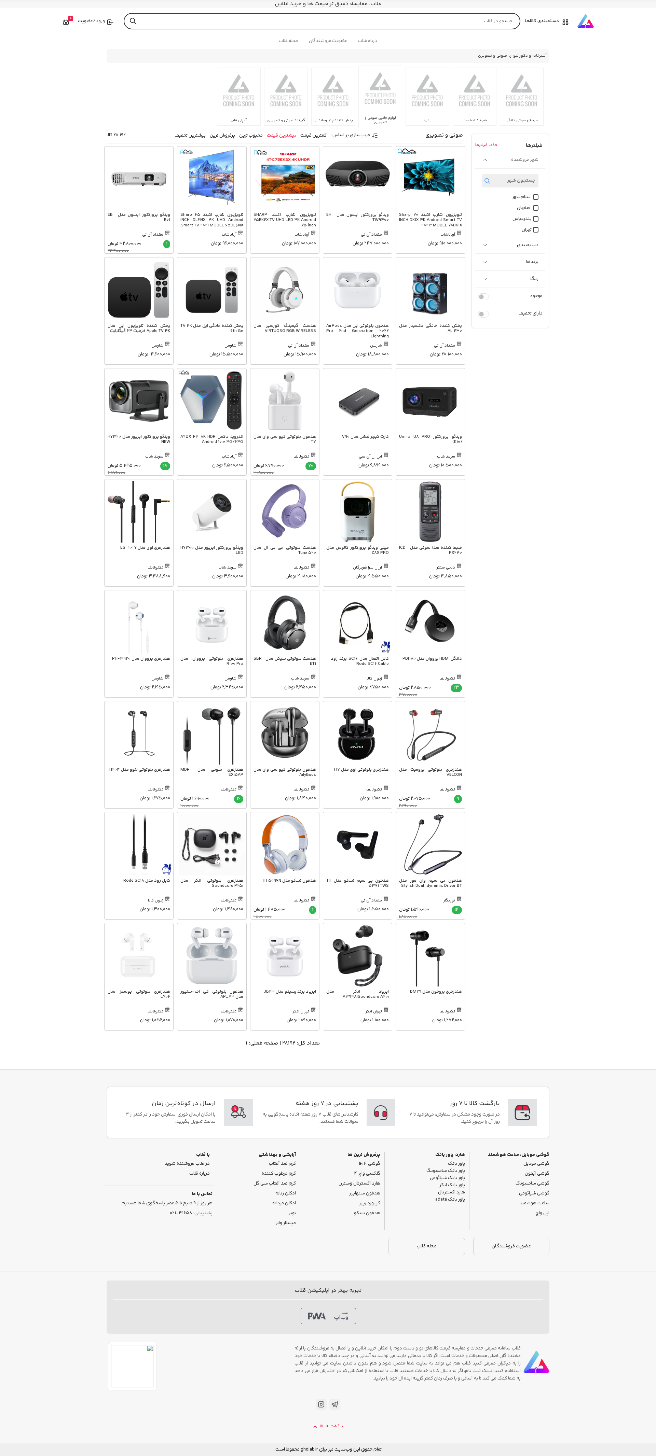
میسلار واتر (286, 1223)
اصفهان (524, 208)
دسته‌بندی (527, 245)
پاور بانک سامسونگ (445, 1171)
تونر (292, 1213)
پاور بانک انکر (452, 1185)
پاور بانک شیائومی (447, 1178)
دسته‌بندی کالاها (542, 21)
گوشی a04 (369, 1163)
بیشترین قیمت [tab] (281, 135)
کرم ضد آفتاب (282, 1163)
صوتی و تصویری (492, 56)
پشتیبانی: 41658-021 (191, 1213)
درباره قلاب (199, 1173)
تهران (527, 230)
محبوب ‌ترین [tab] (251, 135)
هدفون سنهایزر (364, 1193)
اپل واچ (542, 1213)
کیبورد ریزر (369, 1203)
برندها (532, 262)
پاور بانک (456, 1163)
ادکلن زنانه (285, 1193)
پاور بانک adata (450, 1199)
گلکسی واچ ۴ (367, 1173)
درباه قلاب (367, 41)
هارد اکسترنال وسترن (359, 1183)
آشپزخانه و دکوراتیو (530, 56)
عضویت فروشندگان (328, 41)
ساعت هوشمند (534, 1203)
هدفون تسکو (367, 1213)
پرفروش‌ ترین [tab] (222, 135)
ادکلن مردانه (284, 1203)
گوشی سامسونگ (532, 1183)
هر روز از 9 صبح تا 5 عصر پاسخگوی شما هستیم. (167, 1203)
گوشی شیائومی (534, 1193)
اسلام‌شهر (522, 197)
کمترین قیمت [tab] (313, 135)
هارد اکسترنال (451, 1192)
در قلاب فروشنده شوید (187, 1163)
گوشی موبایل (536, 1163)
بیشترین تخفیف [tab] (190, 135)
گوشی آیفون (537, 1173)
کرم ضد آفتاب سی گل (275, 1183)
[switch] (483, 296)
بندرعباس (522, 219)
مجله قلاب (288, 41)
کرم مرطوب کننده (279, 1173)
